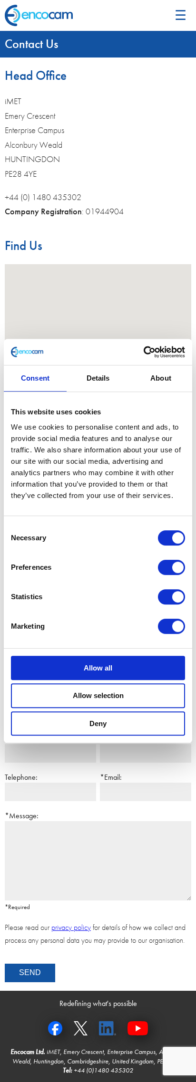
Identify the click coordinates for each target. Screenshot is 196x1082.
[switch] (171, 567)
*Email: (111, 777)
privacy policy (71, 927)
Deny (98, 723)
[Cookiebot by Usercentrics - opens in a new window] (143, 352)
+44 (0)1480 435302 (103, 1070)
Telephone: (21, 777)
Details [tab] (98, 378)
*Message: (22, 816)
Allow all (98, 668)
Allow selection (98, 695)
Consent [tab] (35, 378)
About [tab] (160, 378)
